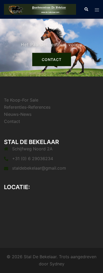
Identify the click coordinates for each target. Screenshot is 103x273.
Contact (52, 59)
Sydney (57, 263)
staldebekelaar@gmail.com (39, 168)
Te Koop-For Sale (21, 100)
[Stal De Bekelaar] (40, 9)
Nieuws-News (17, 114)
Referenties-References (27, 107)
